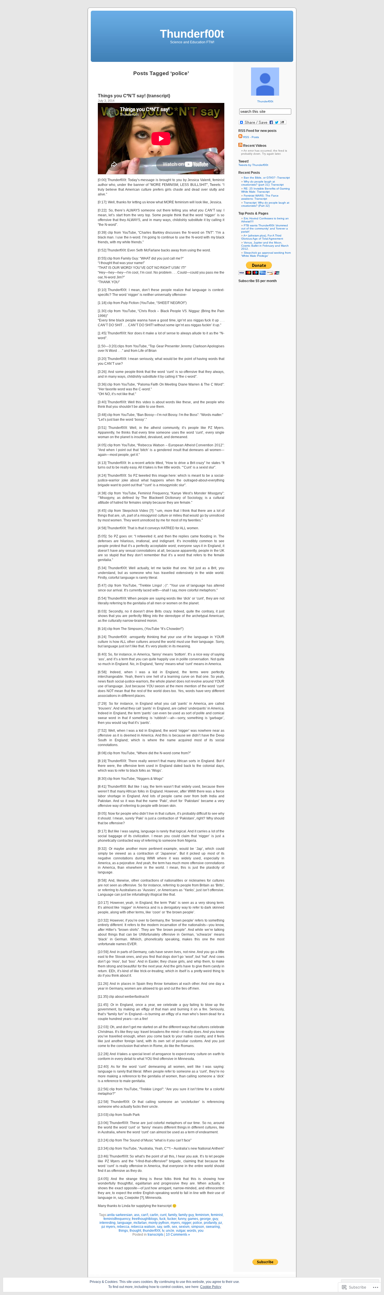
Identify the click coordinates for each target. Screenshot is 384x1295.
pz (220, 1223)
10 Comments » (178, 1235)
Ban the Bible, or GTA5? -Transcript (267, 177)
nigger (186, 1223)
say (159, 1227)
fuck (162, 1219)
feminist (217, 1215)
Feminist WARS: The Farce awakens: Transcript (260, 197)
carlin (154, 1215)
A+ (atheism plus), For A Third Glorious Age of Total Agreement (262, 237)
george (205, 1219)
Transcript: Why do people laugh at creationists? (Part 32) (265, 204)
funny (182, 1219)
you (201, 1231)
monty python (158, 1223)
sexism (184, 1227)
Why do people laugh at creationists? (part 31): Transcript (262, 183)
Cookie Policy (210, 1287)
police (197, 1223)
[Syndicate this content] (240, 146)
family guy (186, 1215)
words (191, 1231)
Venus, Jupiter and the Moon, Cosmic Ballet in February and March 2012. (265, 245)
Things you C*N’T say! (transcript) (134, 95)
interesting (108, 1223)
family (172, 1215)
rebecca (123, 1227)
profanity (210, 1223)
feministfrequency (116, 1219)
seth (167, 1227)
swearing (213, 1227)
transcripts (155, 1235)
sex (174, 1227)
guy (215, 1219)
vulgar (180, 1231)
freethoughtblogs (145, 1219)
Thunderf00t (192, 34)
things (123, 1231)
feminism (202, 1215)
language (124, 1223)
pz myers (108, 1227)
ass (136, 1215)
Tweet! (243, 161)
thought (135, 1231)
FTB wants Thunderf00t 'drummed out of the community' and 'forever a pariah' (264, 228)
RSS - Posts (251, 137)
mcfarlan (140, 1223)
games (193, 1219)
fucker (171, 1219)
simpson (197, 1227)
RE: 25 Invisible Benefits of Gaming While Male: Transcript (265, 190)
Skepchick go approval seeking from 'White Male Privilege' (266, 254)
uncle (170, 1231)
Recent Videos (254, 146)
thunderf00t (151, 1231)
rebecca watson (143, 1227)
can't (144, 1215)
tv (163, 1231)
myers (175, 1223)
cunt (163, 1215)
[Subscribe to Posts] (240, 137)
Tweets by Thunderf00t (253, 164)
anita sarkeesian (119, 1215)
